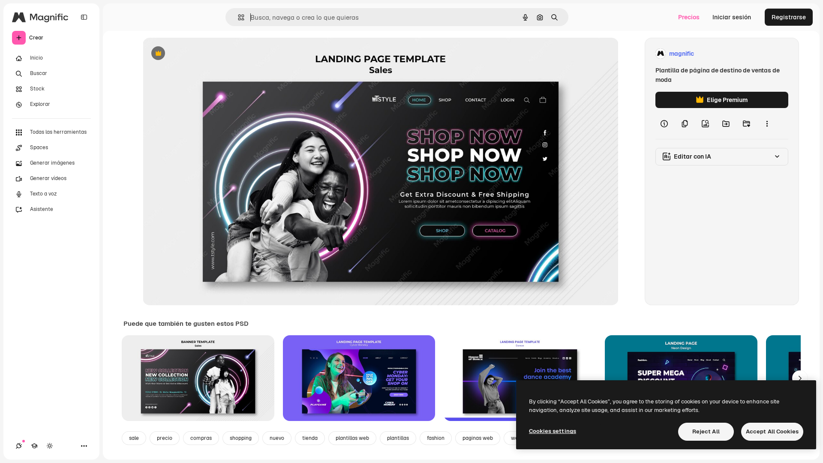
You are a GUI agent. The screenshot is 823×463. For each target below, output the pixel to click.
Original (198, 54)
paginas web (478, 438)
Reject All (706, 431)
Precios (689, 17)
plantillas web (352, 438)
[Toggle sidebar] (84, 17)
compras (201, 438)
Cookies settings (552, 431)
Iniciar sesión (731, 17)
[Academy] (34, 446)
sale (134, 438)
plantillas (398, 438)
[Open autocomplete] (237, 17)
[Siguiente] (800, 378)
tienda (310, 438)
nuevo (277, 438)
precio (164, 438)
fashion (436, 438)
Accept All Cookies (772, 431)
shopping (241, 438)
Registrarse (789, 17)
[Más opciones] (766, 123)
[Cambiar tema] (50, 446)
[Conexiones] (19, 446)
